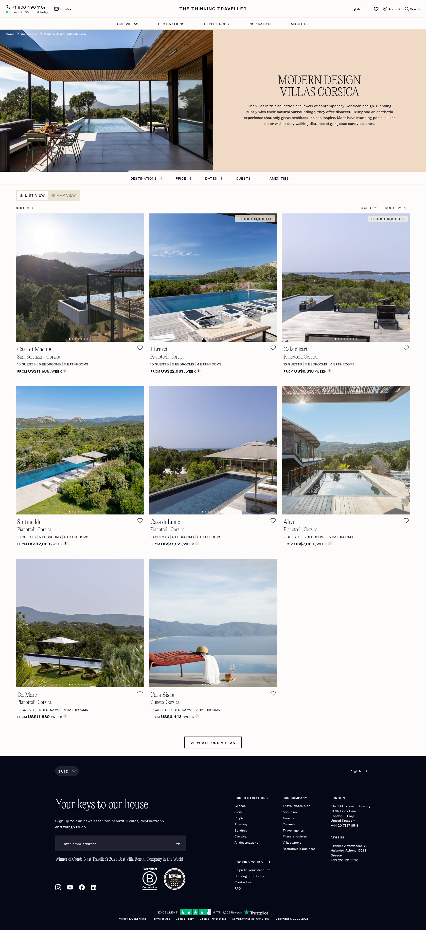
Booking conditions (249, 876)
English (355, 8)
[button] (376, 8)
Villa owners (292, 842)
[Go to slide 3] (75, 339)
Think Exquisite (255, 218)
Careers (289, 824)
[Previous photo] (25, 277)
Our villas (127, 23)
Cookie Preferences (213, 918)
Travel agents (293, 830)
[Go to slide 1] (69, 339)
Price (181, 178)
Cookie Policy (185, 918)
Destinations (171, 23)
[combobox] (358, 8)
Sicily (238, 812)
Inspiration (259, 23)
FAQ (237, 888)
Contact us (243, 882)
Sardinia (240, 830)
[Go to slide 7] (87, 339)
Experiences (216, 23)
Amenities (279, 178)
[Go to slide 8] (90, 339)
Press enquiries (295, 836)
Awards (288, 818)
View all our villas (213, 742)
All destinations (246, 842)
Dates (211, 178)
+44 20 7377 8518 (344, 825)
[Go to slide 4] (78, 339)
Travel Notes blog (296, 805)
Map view (66, 195)
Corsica (240, 836)
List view (35, 195)
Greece (240, 805)
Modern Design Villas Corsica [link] (65, 33)
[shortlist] (140, 348)
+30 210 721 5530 (344, 859)
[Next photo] (135, 277)
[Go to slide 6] (84, 339)
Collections (29, 33)
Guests (243, 178)
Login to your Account (252, 870)
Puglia (239, 818)
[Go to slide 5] (81, 339)
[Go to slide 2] (72, 339)
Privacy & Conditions (132, 918)
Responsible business (299, 848)
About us (300, 23)
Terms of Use (161, 918)
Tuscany (241, 824)
